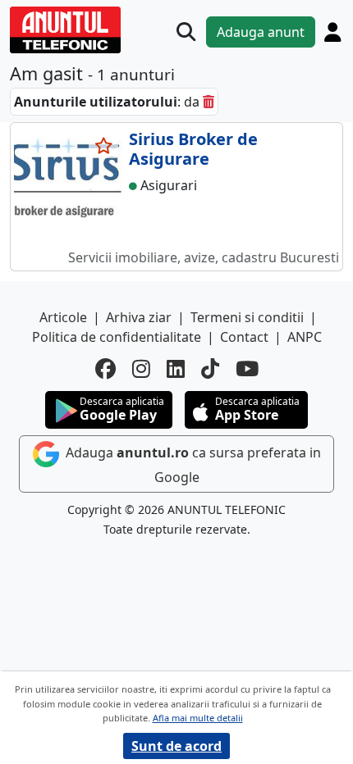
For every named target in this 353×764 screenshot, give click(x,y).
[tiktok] (210, 368)
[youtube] (247, 368)
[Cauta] (186, 31)
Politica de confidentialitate (116, 337)
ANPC (304, 337)
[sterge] (208, 102)
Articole (63, 317)
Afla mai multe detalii (198, 718)
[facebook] (105, 368)
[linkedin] (176, 368)
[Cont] (332, 32)
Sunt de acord (176, 746)
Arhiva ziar (139, 317)
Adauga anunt (261, 32)
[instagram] (141, 368)
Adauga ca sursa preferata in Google (191, 464)
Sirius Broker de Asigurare (193, 149)
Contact (244, 337)
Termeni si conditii (247, 317)
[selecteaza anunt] (103, 146)
